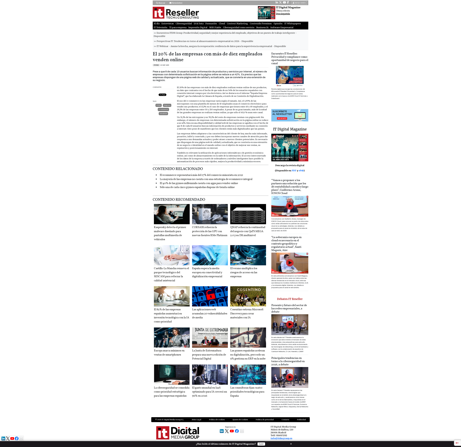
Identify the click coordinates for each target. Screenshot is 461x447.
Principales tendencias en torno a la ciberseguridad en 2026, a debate (288, 361)
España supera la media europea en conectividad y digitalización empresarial (207, 272)
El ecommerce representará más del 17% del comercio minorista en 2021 (201, 175)
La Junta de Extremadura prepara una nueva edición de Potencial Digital (209, 355)
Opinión (278, 23)
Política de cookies (217, 420)
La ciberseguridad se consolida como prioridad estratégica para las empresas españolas (171, 392)
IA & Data (198, 23)
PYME (158, 105)
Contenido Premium (261, 23)
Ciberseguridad (184, 23)
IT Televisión (160, 27)
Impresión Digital (197, 27)
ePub (301, 170)
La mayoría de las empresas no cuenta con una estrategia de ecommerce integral (206, 179)
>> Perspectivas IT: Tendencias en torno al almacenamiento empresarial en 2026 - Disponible (203, 41)
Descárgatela (283, 14)
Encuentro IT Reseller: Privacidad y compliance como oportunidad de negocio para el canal (289, 58)
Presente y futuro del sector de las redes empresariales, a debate (289, 309)
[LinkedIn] (277, 2)
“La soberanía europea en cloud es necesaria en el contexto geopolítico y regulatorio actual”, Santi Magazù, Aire (286, 244)
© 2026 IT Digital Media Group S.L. (169, 420)
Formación (211, 23)
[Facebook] (288, 2)
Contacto (285, 420)
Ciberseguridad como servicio (238, 27)
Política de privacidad (265, 420)
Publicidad (301, 420)
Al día (157, 23)
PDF (294, 170)
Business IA (262, 27)
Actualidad (163, 113)
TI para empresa (177, 27)
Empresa (167, 105)
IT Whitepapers (292, 23)
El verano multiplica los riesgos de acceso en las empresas (243, 272)
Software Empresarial (281, 27)
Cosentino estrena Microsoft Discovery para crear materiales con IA (246, 314)
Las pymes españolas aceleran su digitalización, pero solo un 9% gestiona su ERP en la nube (248, 355)
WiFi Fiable (215, 27)
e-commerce (163, 109)
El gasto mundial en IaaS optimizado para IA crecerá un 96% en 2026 (209, 392)
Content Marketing (237, 23)
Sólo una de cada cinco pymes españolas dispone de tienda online (197, 187)
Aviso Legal (196, 420)
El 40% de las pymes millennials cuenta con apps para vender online (199, 183)
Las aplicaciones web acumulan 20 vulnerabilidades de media (209, 314)
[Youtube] (284, 2)
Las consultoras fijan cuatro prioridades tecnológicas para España (247, 392)
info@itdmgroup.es (281, 438)
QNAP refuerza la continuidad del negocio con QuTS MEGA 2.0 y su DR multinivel (247, 231)
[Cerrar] (291, 444)
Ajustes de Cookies (240, 420)
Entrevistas (167, 23)
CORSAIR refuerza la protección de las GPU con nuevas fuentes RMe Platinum (209, 231)
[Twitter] (280, 2)
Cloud (222, 23)
